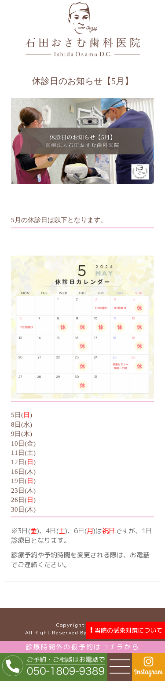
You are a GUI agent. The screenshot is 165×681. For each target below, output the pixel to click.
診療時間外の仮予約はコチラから (82, 647)
